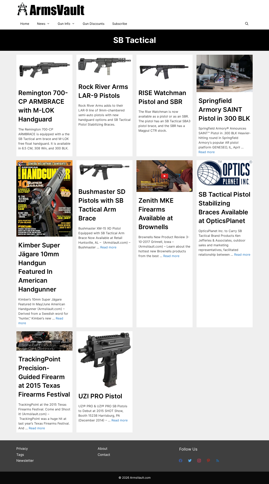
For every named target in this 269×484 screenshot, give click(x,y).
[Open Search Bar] (247, 24)
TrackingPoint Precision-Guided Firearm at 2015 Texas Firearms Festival (44, 376)
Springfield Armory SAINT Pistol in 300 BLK (224, 109)
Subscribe (119, 24)
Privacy (22, 449)
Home (24, 24)
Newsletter (25, 461)
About (102, 449)
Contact (104, 455)
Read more (207, 152)
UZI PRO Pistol (100, 396)
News (41, 24)
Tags (20, 455)
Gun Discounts (93, 24)
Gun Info (64, 24)
